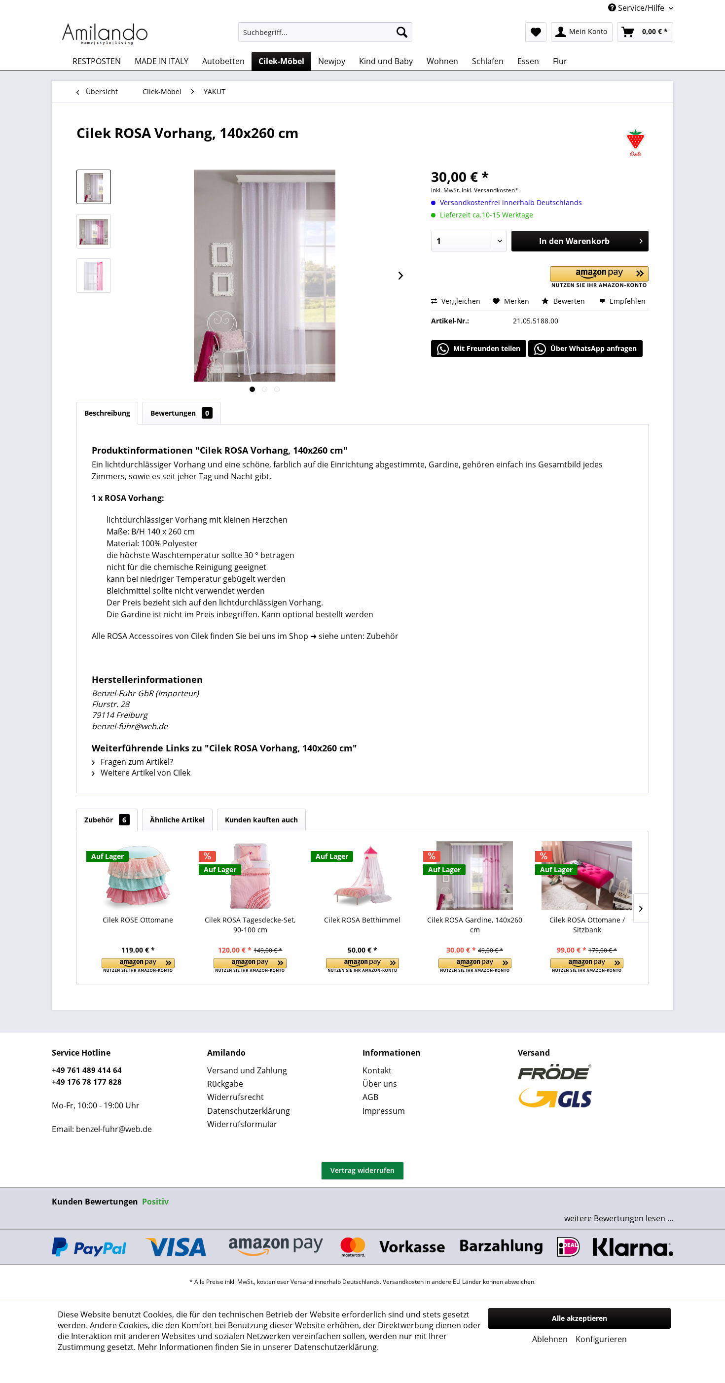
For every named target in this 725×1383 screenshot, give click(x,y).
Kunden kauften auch (261, 819)
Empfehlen (627, 301)
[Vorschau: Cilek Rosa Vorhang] (93, 275)
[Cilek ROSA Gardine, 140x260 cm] (475, 875)
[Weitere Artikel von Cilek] (635, 142)
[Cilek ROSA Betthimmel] (362, 875)
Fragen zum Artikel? (136, 761)
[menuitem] (325, 32)
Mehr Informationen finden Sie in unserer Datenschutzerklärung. (258, 1347)
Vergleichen (459, 301)
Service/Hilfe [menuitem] (641, 7)
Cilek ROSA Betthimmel (362, 919)
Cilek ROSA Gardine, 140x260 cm (474, 924)
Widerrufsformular (242, 1124)
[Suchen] (402, 32)
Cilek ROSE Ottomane (138, 919)
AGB (370, 1097)
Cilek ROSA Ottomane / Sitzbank (587, 924)
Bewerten (569, 301)
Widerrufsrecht (235, 1097)
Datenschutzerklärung (248, 1110)
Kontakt (377, 1070)
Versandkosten (403, 1281)
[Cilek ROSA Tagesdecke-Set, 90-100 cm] (250, 875)
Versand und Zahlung (247, 1070)
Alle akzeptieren (579, 1318)
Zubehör (105, 819)
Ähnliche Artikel (177, 819)
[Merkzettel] (535, 32)
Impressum (383, 1110)
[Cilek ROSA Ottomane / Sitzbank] (587, 875)
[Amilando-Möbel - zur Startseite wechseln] (105, 34)
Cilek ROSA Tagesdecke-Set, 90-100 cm (250, 924)
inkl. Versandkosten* (490, 190)
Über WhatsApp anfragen (592, 348)
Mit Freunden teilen (485, 348)
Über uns (379, 1083)
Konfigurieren (601, 1339)
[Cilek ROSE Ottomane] (138, 875)
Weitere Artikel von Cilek (144, 772)
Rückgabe (225, 1083)
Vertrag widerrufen (362, 1170)
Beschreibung (107, 413)
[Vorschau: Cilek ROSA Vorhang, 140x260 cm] (93, 187)
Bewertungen (179, 413)
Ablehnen (550, 1339)
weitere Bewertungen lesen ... (618, 1218)
